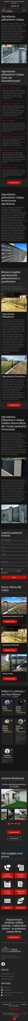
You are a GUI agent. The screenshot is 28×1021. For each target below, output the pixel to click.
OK (14, 1018)
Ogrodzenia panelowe (7, 979)
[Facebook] (3, 964)
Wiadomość (4, 561)
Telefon (3, 554)
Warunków (12, 1016)
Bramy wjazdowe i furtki (7, 973)
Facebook (15, 697)
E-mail (3, 547)
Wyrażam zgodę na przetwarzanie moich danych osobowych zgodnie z (12, 570)
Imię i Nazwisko (5, 540)
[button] (24, 10)
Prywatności (22, 1014)
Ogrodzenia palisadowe (7, 976)
